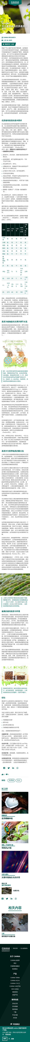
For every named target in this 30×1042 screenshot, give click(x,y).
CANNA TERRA (15, 977)
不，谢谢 (11, 1038)
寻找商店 (16, 1024)
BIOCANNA (15, 989)
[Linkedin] (13, 768)
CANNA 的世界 (15, 960)
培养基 (11, 780)
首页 (6, 948)
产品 (15, 974)
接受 (5, 1038)
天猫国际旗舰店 (15, 966)
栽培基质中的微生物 (8, 936)
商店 (15, 963)
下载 (15, 1012)
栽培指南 (15, 1009)
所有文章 (15, 948)
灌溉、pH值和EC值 (7, 845)
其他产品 (15, 995)
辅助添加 (15, 992)
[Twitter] (9, 768)
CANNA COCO (15, 983)
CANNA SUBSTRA (15, 986)
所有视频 (15, 1006)
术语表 (15, 1018)
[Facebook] (4, 768)
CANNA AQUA (15, 980)
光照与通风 (5, 874)
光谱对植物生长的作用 (11, 878)
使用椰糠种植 (7, 819)
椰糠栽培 (4, 815)
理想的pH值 (7, 848)
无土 (18, 780)
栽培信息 (15, 1000)
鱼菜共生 (16, 891)
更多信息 (8, 1034)
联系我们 (15, 969)
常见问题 (15, 1015)
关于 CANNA (15, 956)
